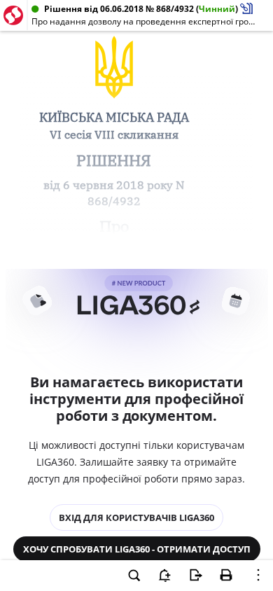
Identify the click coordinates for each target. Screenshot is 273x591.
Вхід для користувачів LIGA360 (136, 517)
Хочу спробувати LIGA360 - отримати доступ (137, 549)
